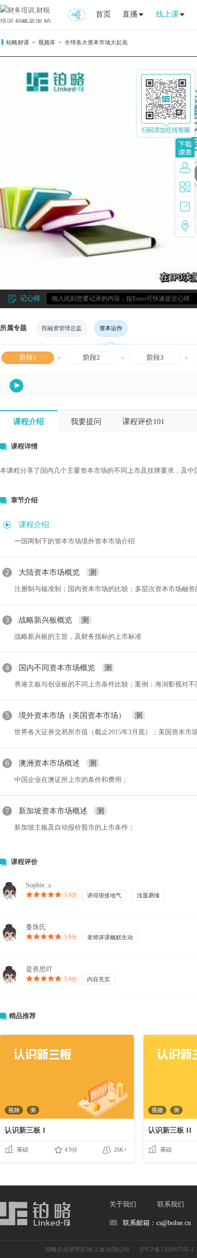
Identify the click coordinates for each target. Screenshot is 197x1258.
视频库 (46, 42)
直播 (130, 14)
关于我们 (122, 1204)
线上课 (167, 14)
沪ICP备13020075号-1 (167, 1249)
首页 (103, 14)
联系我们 (170, 1204)
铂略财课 (17, 42)
